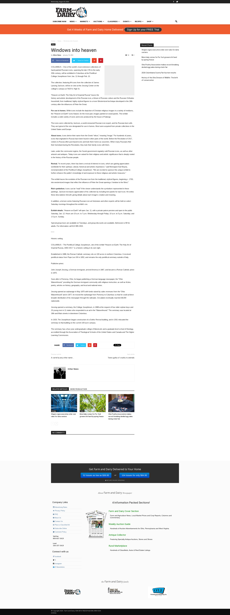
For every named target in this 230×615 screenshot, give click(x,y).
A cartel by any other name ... (62, 358)
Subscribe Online (60, 528)
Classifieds (113, 21)
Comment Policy (60, 532)
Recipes (138, 21)
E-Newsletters (60, 567)
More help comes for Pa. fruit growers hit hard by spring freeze (159, 58)
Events (126, 21)
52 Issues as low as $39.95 (96, 475)
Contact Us (59, 521)
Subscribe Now (59, 21)
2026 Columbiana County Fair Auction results (159, 73)
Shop (149, 21)
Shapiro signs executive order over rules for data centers (160, 51)
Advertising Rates (61, 507)
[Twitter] (177, 1)
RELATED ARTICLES (59, 389)
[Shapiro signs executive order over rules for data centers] (64, 403)
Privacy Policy (60, 511)
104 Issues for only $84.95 (134, 475)
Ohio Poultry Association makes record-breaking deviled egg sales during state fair (120, 416)
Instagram (58, 563)
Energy (54, 411)
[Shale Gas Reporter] (115, 593)
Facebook (57, 556)
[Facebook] (173, 1)
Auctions (97, 21)
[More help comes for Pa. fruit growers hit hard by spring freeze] (93, 403)
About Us (57, 518)
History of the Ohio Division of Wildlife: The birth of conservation (160, 79)
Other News (57, 55)
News (72, 21)
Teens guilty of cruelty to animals (121, 358)
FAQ (56, 514)
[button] (176, 21)
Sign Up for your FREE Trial (143, 29)
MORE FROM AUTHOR (78, 389)
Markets (84, 21)
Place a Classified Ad (62, 525)
